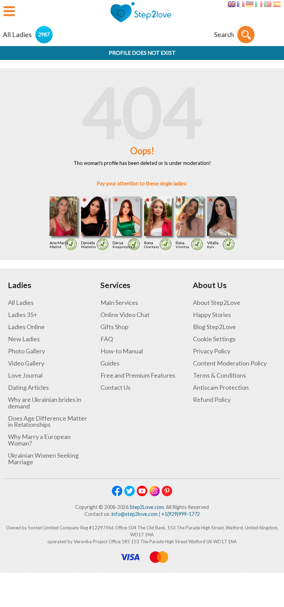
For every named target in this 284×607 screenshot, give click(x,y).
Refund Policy (212, 399)
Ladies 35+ (22, 314)
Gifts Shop (114, 327)
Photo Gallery (26, 351)
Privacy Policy (211, 351)
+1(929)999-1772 (180, 514)
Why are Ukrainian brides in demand (44, 403)
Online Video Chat (125, 314)
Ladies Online (26, 327)
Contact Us (115, 387)
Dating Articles (28, 387)
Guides (109, 363)
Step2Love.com (147, 507)
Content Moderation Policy (230, 363)
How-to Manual (121, 351)
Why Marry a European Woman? (39, 440)
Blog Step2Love (214, 327)
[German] (250, 4)
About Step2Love (216, 302)
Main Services (119, 302)
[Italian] (259, 4)
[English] (232, 4)
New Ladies (24, 339)
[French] (241, 4)
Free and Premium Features (137, 375)
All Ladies (21, 302)
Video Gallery (26, 363)
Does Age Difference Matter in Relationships (47, 421)
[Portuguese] (268, 4)
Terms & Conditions (219, 375)
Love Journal (25, 375)
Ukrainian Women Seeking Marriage (43, 458)
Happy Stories (212, 314)
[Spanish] (277, 4)
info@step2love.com (135, 514)
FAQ (106, 339)
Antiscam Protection (221, 387)
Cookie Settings (214, 339)
